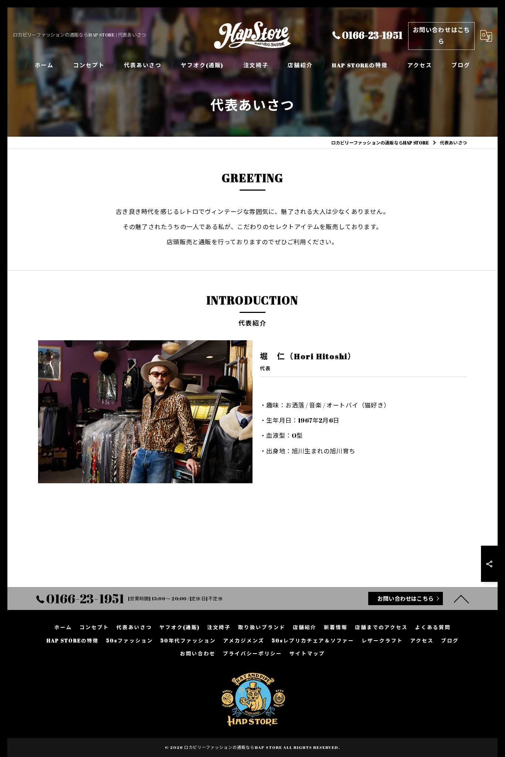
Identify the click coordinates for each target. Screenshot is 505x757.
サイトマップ (307, 653)
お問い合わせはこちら (441, 35)
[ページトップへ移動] (461, 598)
